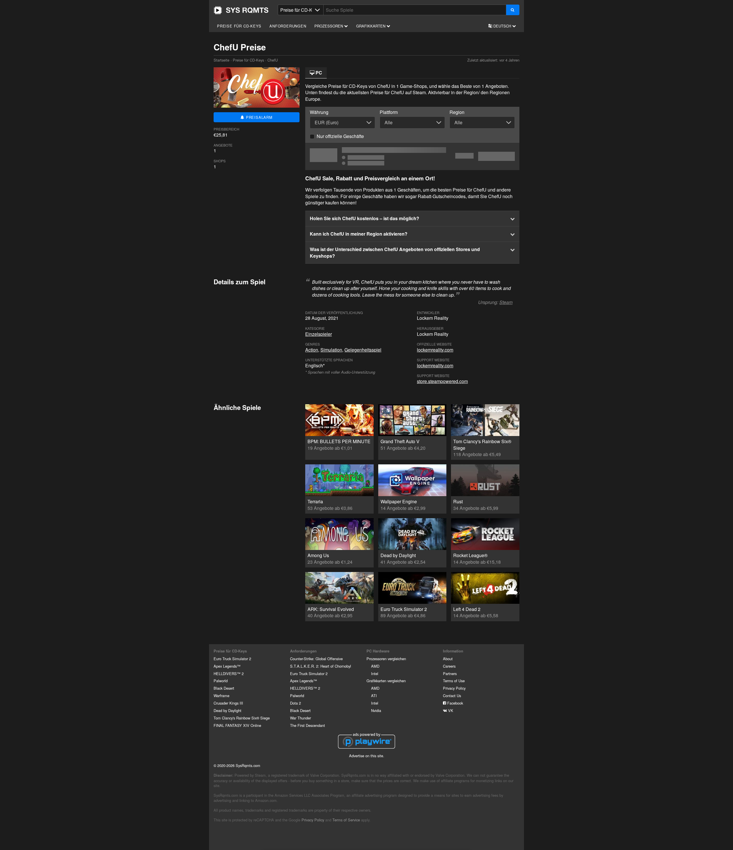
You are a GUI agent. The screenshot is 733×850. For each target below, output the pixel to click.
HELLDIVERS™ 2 (229, 673)
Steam (506, 302)
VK (450, 710)
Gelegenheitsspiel (362, 349)
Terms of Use (454, 680)
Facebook (454, 703)
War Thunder (300, 718)
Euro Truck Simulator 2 (232, 658)
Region (457, 112)
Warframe (221, 695)
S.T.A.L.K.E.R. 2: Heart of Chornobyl (320, 666)
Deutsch (502, 26)
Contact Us (452, 695)
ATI (374, 695)
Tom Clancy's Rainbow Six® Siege (242, 718)
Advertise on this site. (366, 755)
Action (311, 349)
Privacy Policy (454, 688)
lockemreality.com (435, 349)
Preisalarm (259, 117)
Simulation (331, 349)
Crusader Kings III (228, 703)
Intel (374, 673)
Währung (319, 112)
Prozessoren (329, 26)
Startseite (241, 10)
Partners (450, 673)
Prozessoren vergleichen (386, 658)
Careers (449, 666)
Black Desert (224, 688)
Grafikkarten (371, 26)
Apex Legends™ (227, 666)
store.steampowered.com (442, 381)
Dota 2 (295, 703)
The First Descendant (307, 725)
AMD (375, 666)
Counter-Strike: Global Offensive (316, 658)
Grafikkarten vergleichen (386, 680)
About (448, 658)
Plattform (389, 112)
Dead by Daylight (227, 710)
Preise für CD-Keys (239, 26)
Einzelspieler (318, 334)
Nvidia (376, 710)
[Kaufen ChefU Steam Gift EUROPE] (412, 156)
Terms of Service (346, 820)
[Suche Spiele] (512, 10)
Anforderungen (287, 26)
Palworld (221, 680)
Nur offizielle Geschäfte (340, 136)
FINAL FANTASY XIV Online (237, 725)
